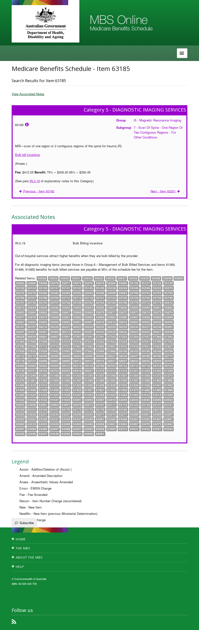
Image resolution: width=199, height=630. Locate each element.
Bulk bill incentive (27, 154)
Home (21, 539)
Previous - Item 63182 (38, 191)
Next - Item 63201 (163, 191)
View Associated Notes (28, 94)
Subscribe (27, 522)
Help (20, 566)
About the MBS (29, 557)
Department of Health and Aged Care (45, 23)
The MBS (23, 548)
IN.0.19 (35, 181)
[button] (189, 623)
